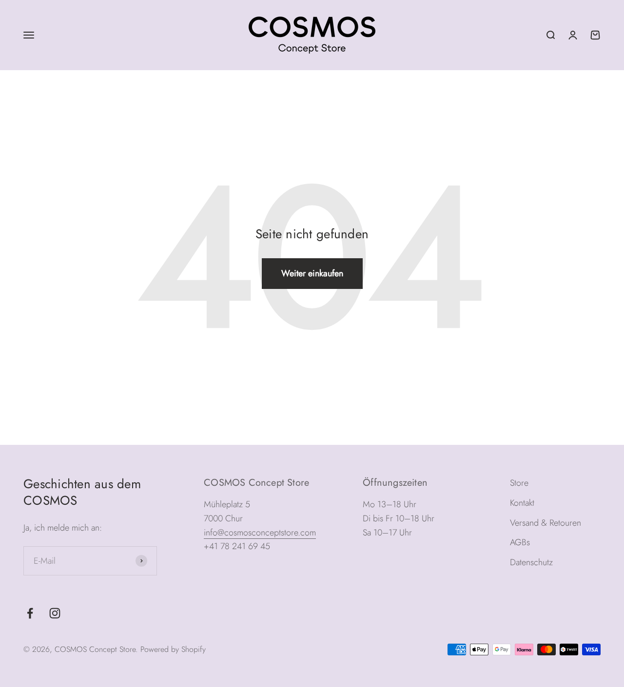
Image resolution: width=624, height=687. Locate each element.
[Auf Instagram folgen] (54, 613)
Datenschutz (531, 562)
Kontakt (522, 502)
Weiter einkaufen (312, 273)
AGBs (520, 542)
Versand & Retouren (545, 522)
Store (519, 483)
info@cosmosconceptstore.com (260, 532)
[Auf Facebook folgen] (30, 613)
